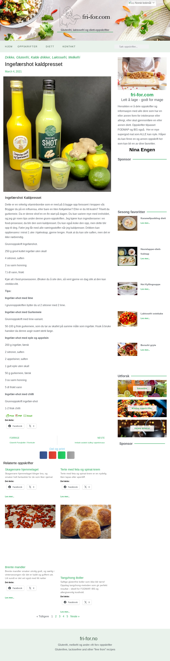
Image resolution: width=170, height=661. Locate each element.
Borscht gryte (148, 345)
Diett (50, 46)
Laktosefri (59, 57)
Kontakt (69, 46)
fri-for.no (88, 638)
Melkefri (74, 57)
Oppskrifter (28, 46)
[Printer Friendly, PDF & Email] (19, 415)
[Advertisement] (142, 184)
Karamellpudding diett (153, 218)
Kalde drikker (40, 57)
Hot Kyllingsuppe (150, 284)
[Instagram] (157, 44)
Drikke (9, 57)
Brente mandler (15, 567)
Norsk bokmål (142, 2)
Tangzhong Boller (72, 577)
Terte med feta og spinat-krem (80, 469)
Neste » (75, 616)
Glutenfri (22, 57)
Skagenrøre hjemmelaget (22, 469)
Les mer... (9, 496)
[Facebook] (157, 49)
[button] (43, 455)
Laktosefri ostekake (152, 313)
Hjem (9, 46)
